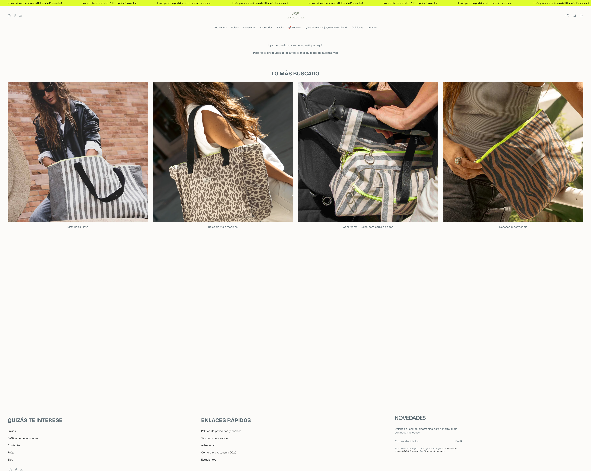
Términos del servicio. (434, 451)
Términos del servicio (214, 438)
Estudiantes (208, 459)
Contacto (14, 445)
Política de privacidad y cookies (221, 431)
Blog (10, 459)
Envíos (12, 431)
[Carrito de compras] (581, 15)
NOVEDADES (410, 417)
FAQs (11, 452)
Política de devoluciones (23, 438)
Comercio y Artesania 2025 (218, 452)
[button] (235, 27)
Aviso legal (208, 445)
